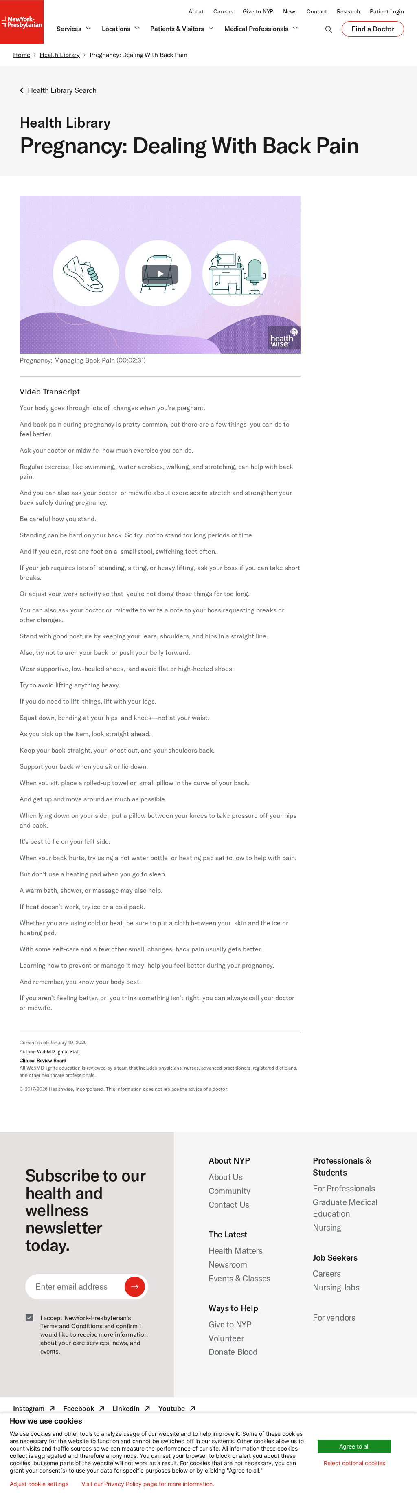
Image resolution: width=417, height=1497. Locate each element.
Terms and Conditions (71, 1326)
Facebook (84, 1410)
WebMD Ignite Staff (58, 1051)
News (290, 11)
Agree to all (354, 1446)
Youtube (177, 1410)
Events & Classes (239, 1278)
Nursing (327, 1227)
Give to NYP (258, 11)
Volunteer (226, 1338)
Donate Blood (232, 1351)
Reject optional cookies (354, 1463)
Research (348, 11)
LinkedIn (132, 1410)
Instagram (35, 1410)
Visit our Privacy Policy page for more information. (147, 1484)
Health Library (60, 55)
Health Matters (235, 1250)
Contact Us (228, 1204)
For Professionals (344, 1188)
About (196, 11)
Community (229, 1190)
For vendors (334, 1317)
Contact (317, 11)
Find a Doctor (372, 30)
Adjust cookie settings (39, 1484)
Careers (223, 11)
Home (21, 55)
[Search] (329, 29)
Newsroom (227, 1264)
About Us (225, 1176)
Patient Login (387, 11)
